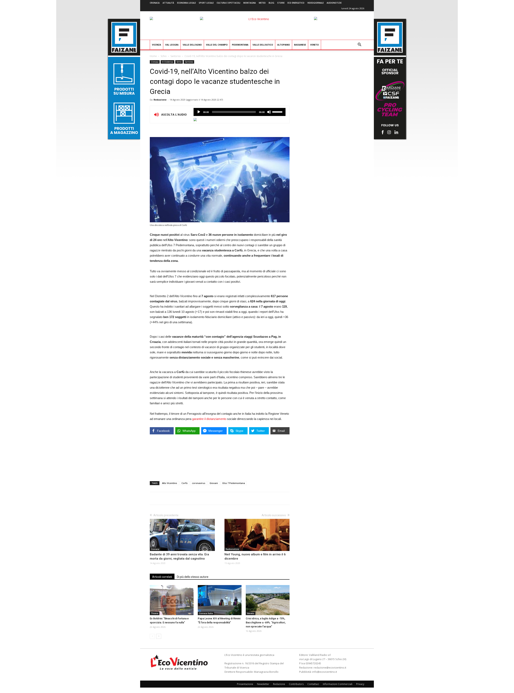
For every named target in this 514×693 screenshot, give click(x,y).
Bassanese (300, 44)
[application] (240, 112)
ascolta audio (199, 112)
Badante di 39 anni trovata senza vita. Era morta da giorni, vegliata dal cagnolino (179, 556)
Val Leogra (171, 44)
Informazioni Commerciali (337, 684)
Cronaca (155, 2)
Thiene (154, 613)
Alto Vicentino (169, 483)
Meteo (262, 2)
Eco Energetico (296, 2)
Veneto (314, 44)
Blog (271, 2)
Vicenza (156, 44)
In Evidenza (167, 61)
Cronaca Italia (206, 613)
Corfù (185, 483)
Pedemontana (240, 44)
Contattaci (313, 684)
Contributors (296, 684)
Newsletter (263, 684)
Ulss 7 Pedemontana (233, 483)
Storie (281, 2)
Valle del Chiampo (217, 44)
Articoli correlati (162, 576)
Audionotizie (334, 2)
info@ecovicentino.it (324, 672)
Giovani (214, 483)
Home (153, 56)
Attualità (168, 2)
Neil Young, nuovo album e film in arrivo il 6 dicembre (255, 556)
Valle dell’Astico (263, 44)
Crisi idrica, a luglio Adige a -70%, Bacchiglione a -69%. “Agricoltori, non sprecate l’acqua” (266, 622)
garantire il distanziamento (209, 419)
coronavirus (198, 483)
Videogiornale (315, 2)
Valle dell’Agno (192, 44)
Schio (164, 56)
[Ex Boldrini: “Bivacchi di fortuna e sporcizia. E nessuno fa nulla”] (172, 600)
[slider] (278, 111)
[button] (359, 45)
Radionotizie (232, 549)
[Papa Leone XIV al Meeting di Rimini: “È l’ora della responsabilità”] (220, 600)
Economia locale (186, 2)
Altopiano (283, 44)
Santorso (175, 56)
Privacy (360, 684)
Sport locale (206, 2)
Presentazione (245, 684)
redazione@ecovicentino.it (330, 667)
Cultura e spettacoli (228, 2)
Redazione (160, 99)
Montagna (249, 2)
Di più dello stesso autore (192, 576)
